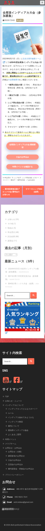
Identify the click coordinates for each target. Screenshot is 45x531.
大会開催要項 (13, 80)
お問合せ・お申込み (13, 448)
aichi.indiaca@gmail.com (23, 502)
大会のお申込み (22, 157)
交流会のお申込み (15, 464)
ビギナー (36, 178)
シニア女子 (17, 178)
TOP (7, 396)
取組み (10, 228)
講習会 (10, 241)
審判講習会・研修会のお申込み (21, 469)
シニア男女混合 (27, 178)
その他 (10, 224)
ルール (11, 413)
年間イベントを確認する (22, 167)
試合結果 (11, 236)
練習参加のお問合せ (16, 456)
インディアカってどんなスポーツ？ (23, 409)
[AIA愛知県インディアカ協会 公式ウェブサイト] (9, 2)
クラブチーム (10, 444)
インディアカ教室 (15, 422)
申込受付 (8, 178)
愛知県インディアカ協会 (18, 430)
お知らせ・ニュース (13, 401)
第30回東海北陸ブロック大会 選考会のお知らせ (11, 192)
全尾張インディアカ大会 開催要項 (22, 145)
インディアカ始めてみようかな (21, 417)
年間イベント (10, 439)
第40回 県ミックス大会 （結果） (21, 283)
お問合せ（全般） (15, 452)
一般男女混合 (20, 180)
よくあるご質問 (14, 434)
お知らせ (11, 219)
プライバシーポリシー (14, 475)
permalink (31, 180)
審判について (13, 426)
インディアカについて (14, 405)
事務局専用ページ (11, 509)
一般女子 (12, 180)
